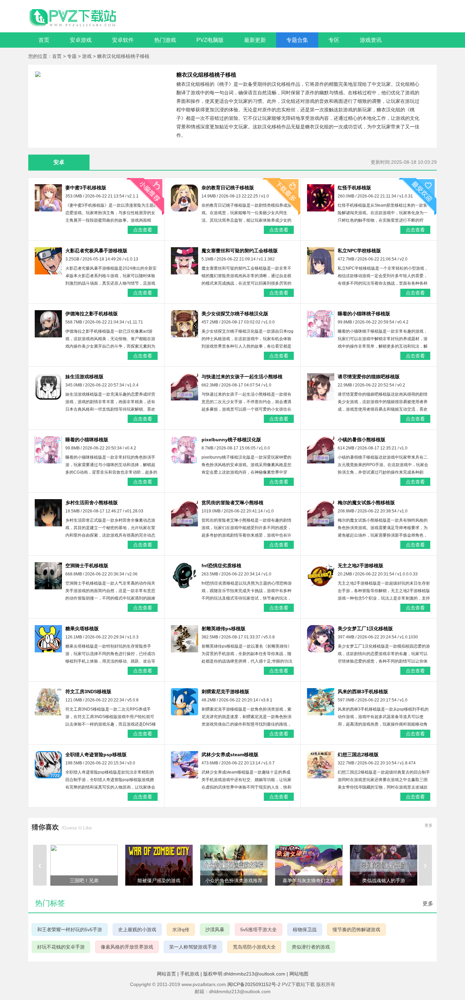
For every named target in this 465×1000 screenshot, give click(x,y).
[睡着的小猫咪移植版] (48, 449)
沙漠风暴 (214, 929)
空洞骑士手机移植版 (86, 565)
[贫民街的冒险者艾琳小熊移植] (184, 512)
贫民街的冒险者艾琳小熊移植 (232, 502)
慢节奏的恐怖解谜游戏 (356, 929)
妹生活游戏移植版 (84, 376)
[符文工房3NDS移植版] (48, 701)
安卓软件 (123, 40)
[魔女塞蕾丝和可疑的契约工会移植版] (184, 260)
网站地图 (298, 974)
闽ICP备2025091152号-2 (253, 984)
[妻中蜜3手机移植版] (48, 197)
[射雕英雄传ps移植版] (184, 638)
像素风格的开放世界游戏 (127, 947)
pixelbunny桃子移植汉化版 (231, 439)
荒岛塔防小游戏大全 (254, 947)
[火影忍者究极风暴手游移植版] (48, 260)
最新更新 (255, 40)
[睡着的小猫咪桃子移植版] (320, 323)
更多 (428, 825)
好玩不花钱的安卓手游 (61, 947)
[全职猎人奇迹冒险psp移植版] (48, 764)
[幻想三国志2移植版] (320, 764)
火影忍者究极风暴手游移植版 (96, 250)
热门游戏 (165, 40)
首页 (43, 40)
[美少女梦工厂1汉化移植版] (320, 638)
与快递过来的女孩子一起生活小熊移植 (242, 376)
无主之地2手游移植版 (360, 565)
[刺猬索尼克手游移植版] (184, 701)
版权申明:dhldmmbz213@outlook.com (244, 974)
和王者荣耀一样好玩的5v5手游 (69, 929)
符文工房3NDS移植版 (88, 691)
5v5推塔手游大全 (258, 929)
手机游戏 (189, 974)
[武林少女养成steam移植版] (184, 764)
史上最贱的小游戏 (137, 929)
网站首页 (166, 974)
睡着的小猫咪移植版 (86, 439)
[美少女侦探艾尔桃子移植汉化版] (184, 323)
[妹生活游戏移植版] (48, 386)
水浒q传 (180, 929)
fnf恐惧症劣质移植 (221, 565)
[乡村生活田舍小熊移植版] (48, 512)
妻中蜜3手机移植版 (85, 187)
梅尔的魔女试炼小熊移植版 (366, 502)
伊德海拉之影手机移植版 (91, 313)
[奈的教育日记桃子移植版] (184, 197)
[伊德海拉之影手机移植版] (48, 323)
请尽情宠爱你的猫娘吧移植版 (369, 376)
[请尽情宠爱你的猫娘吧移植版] (320, 386)
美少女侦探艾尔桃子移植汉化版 (235, 313)
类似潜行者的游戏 (311, 947)
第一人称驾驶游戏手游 (193, 947)
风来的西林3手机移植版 (363, 691)
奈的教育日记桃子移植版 (228, 187)
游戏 (87, 56)
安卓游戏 (81, 40)
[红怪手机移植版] (320, 197)
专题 (72, 56)
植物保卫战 (305, 929)
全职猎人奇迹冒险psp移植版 (96, 754)
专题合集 (297, 40)
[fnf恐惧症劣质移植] (184, 575)
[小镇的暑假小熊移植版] (320, 449)
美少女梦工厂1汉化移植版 (365, 628)
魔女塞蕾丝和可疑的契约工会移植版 (240, 250)
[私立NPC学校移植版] (320, 260)
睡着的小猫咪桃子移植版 (364, 313)
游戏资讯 (371, 40)
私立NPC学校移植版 (359, 250)
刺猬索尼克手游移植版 (225, 691)
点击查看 (142, 230)
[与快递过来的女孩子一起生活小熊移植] (184, 386)
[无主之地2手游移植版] (320, 575)
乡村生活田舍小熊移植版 (91, 502)
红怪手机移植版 (354, 187)
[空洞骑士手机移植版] (48, 575)
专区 (333, 40)
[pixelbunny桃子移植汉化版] (184, 449)
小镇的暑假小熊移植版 (361, 439)
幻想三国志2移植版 (358, 754)
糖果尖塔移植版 (82, 628)
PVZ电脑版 (210, 40)
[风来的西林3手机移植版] (320, 701)
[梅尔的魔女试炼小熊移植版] (320, 512)
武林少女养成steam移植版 (230, 754)
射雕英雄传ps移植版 (223, 628)
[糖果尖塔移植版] (48, 638)
